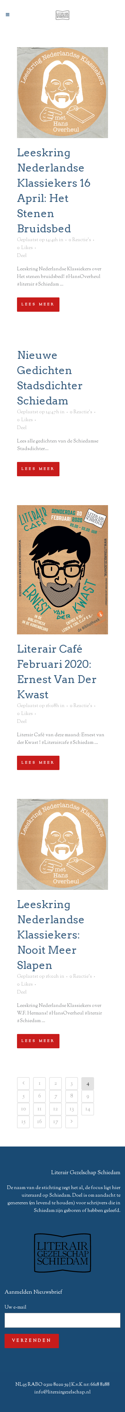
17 (55, 1122)
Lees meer (38, 304)
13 (71, 1109)
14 (87, 1109)
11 (39, 1109)
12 (55, 1109)
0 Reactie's (80, 240)
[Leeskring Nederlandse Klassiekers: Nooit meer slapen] (62, 844)
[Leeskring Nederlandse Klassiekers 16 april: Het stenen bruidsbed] (62, 92)
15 (23, 1122)
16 (39, 1122)
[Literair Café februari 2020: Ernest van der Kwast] (62, 569)
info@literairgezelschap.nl (62, 1392)
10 (23, 1109)
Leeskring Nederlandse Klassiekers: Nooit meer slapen (51, 935)
